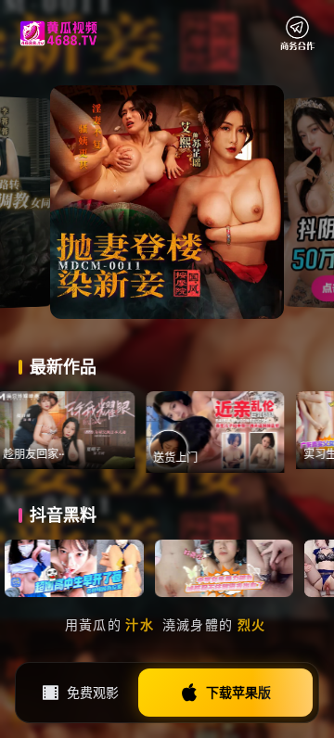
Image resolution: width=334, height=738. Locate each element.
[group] (69, 430)
